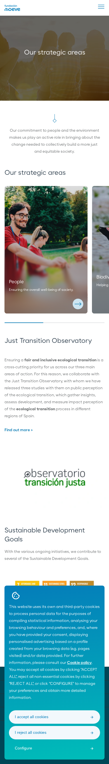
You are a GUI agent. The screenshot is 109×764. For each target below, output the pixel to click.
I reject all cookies (30, 732)
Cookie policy (79, 663)
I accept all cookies (31, 717)
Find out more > (18, 430)
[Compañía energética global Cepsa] (12, 10)
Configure (23, 748)
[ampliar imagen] (54, 479)
